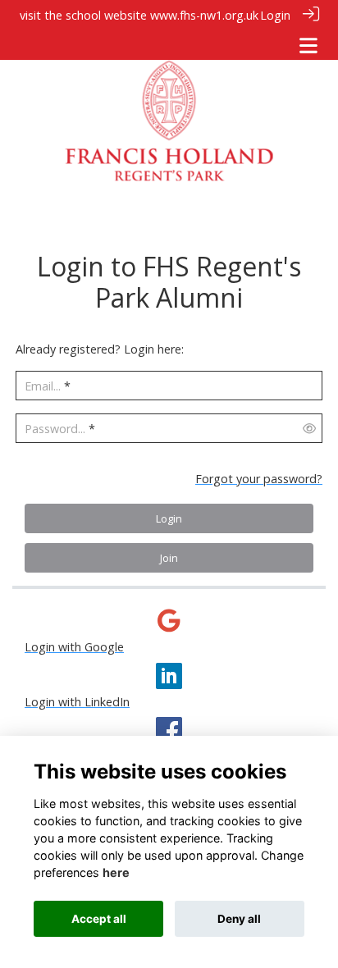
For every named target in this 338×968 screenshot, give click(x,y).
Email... (43, 386)
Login (275, 15)
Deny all (239, 918)
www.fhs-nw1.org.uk (204, 15)
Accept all (98, 918)
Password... (55, 428)
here (116, 872)
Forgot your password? (258, 478)
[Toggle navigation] (308, 45)
